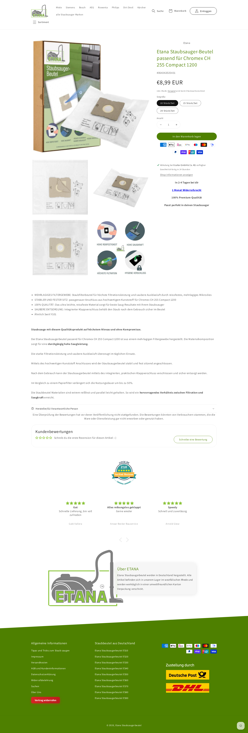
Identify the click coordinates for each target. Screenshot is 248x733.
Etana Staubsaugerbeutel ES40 (111, 668)
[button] (41, 22)
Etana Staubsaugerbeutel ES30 (111, 662)
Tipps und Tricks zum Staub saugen (50, 650)
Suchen (35, 686)
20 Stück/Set (167, 110)
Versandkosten (39, 662)
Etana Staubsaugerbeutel (128, 725)
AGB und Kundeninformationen (48, 668)
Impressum (37, 656)
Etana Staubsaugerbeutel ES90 (111, 698)
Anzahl (160, 118)
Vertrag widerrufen (45, 700)
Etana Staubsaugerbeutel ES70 (111, 686)
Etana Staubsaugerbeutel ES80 (111, 692)
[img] (75, 503)
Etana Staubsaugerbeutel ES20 (111, 656)
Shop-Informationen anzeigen (176, 174)
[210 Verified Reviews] (124, 486)
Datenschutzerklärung (43, 674)
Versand (171, 91)
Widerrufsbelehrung (42, 680)
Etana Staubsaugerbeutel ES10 (111, 650)
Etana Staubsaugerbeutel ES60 (111, 680)
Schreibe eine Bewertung (193, 439)
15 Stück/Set (190, 103)
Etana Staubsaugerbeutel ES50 (111, 674)
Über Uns (36, 692)
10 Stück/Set (167, 103)
